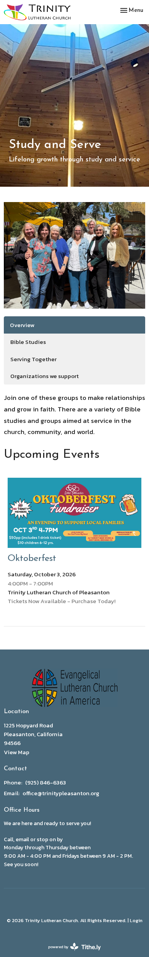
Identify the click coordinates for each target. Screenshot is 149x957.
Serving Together (33, 359)
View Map (16, 752)
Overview (22, 325)
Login (136, 920)
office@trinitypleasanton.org (61, 793)
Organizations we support (44, 376)
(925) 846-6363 (45, 782)
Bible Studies (28, 341)
